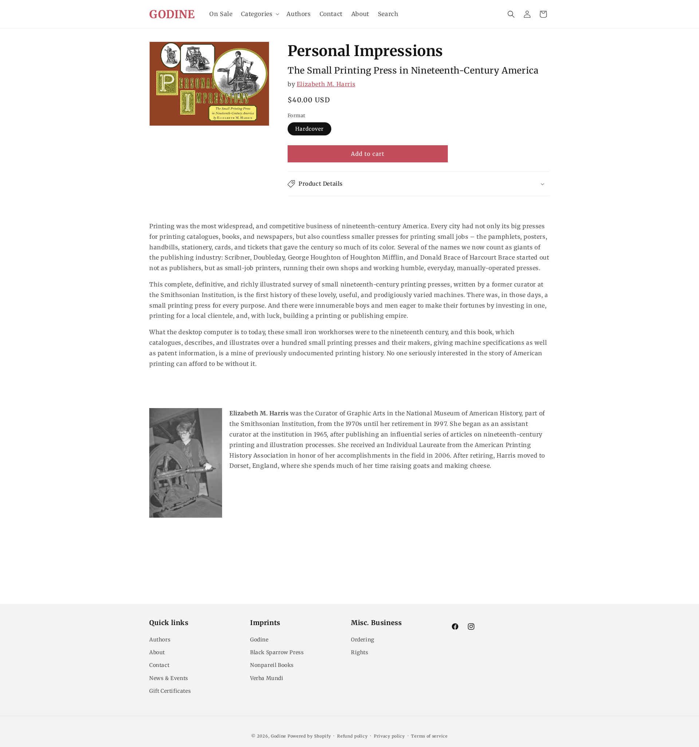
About (157, 652)
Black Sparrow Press (277, 652)
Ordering (362, 639)
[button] (259, 14)
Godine (259, 639)
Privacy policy (389, 736)
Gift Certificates (170, 691)
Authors (159, 639)
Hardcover (309, 129)
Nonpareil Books (272, 665)
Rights (359, 652)
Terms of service (429, 736)
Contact (159, 665)
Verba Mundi (267, 678)
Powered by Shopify (309, 736)
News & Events (168, 678)
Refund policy (352, 736)
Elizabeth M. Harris (326, 84)
